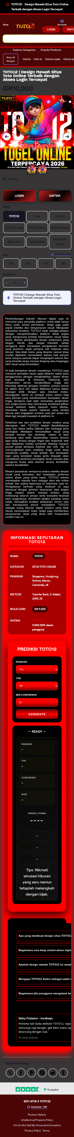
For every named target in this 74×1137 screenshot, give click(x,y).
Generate (37, 714)
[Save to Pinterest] (42, 1072)
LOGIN (51, 29)
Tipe (18, 678)
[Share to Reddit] (52, 1072)
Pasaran (21, 662)
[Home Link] (25, 26)
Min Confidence (26, 694)
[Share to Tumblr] (63, 1072)
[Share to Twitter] (10, 1072)
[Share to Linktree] (31, 1072)
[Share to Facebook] (20, 1072)
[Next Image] (67, 136)
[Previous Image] (7, 136)
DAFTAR (54, 195)
